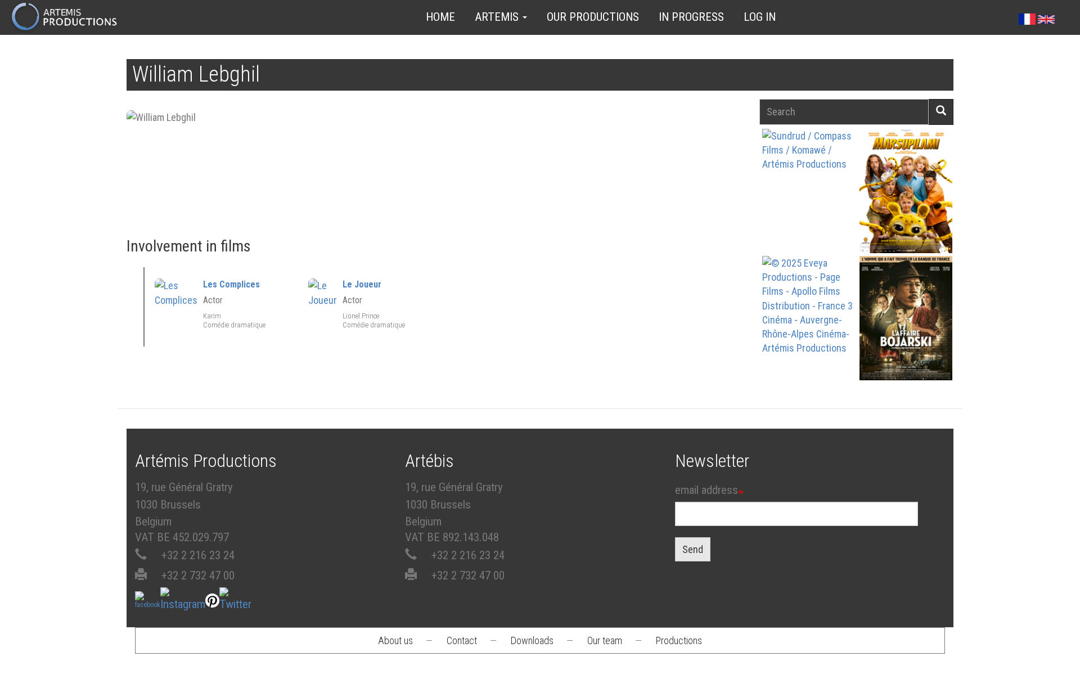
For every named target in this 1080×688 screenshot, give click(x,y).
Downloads (532, 640)
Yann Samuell (808, 338)
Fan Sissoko (808, 194)
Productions (679, 640)
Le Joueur (362, 284)
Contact (462, 640)
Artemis (498, 17)
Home (440, 17)
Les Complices (231, 284)
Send (692, 549)
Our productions (593, 17)
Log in (760, 17)
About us (395, 640)
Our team (604, 640)
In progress (691, 17)
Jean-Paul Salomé (906, 338)
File (815, 165)
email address (706, 490)
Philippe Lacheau (905, 210)
